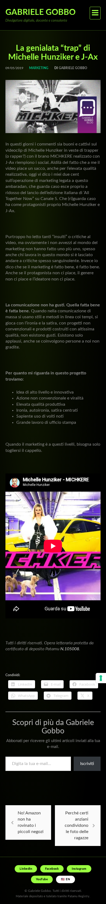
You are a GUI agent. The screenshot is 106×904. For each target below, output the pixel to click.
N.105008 (69, 649)
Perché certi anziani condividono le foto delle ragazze (76, 825)
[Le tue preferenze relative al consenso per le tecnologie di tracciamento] (101, 678)
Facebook (52, 868)
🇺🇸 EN (65, 879)
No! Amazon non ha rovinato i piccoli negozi (30, 822)
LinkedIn (26, 868)
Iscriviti (87, 763)
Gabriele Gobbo (40, 12)
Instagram (79, 868)
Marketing (38, 68)
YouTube (42, 879)
